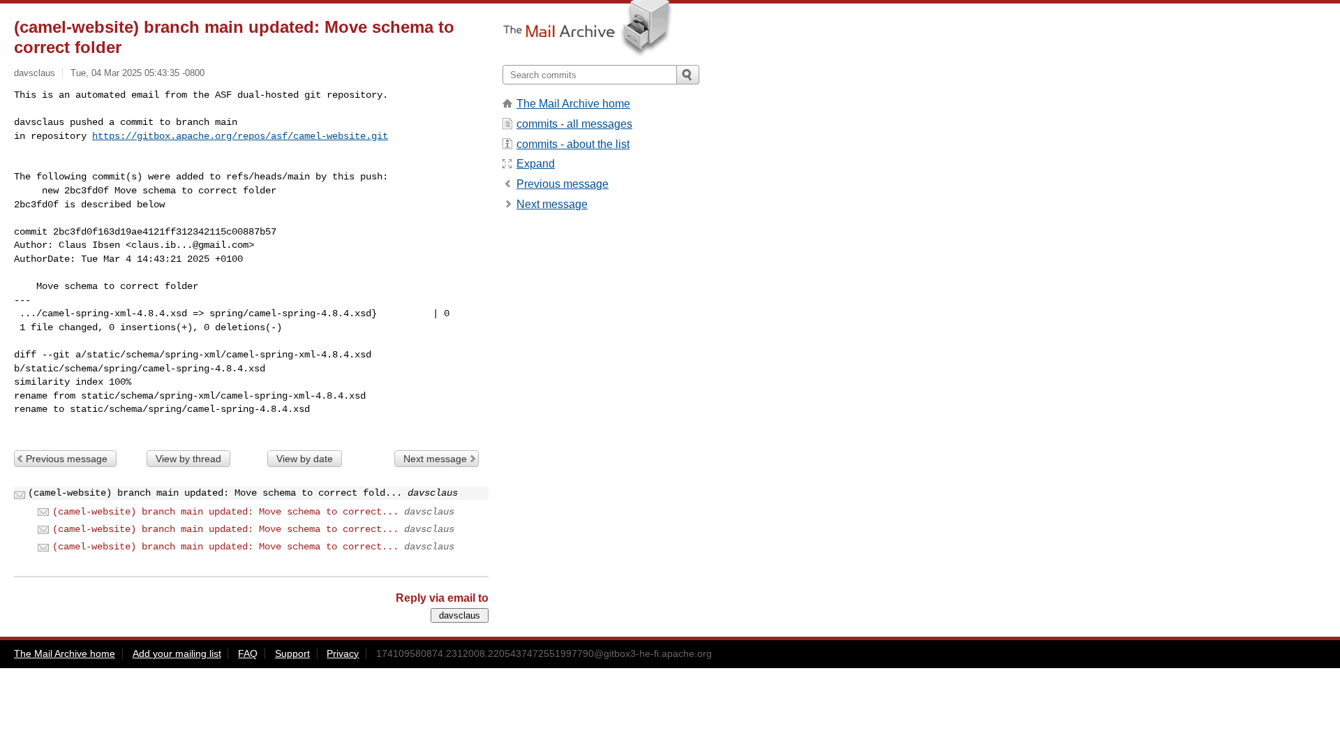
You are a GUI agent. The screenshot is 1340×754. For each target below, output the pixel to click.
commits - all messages (574, 124)
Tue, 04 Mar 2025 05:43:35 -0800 (137, 73)
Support (292, 653)
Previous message (66, 458)
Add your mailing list (177, 653)
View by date (304, 458)
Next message (435, 458)
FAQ (248, 653)
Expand (535, 164)
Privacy (343, 653)
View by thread (188, 458)
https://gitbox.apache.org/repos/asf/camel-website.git (240, 136)
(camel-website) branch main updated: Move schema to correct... (225, 511)
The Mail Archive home (573, 104)
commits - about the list (573, 144)
